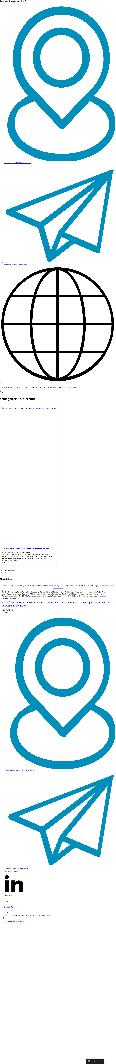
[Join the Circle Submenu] (77, 387)
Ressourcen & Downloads (48, 387)
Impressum (8, 605)
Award (61, 387)
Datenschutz (21, 605)
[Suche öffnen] (1, 391)
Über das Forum (7, 387)
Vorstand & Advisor (37, 602)
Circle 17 (26, 548)
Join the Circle (72, 387)
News (18, 387)
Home (5, 602)
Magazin (34, 387)
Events (26, 387)
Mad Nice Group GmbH (16, 922)
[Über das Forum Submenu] (13, 387)
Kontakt (108, 602)
